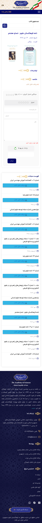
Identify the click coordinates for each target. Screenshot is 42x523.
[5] (28, 102)
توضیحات (33, 70)
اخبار (39, 479)
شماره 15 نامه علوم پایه (31, 195)
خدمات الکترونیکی (34, 495)
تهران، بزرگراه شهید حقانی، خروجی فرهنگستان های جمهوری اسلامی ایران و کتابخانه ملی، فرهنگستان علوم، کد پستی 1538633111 (20, 423)
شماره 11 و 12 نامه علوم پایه (29, 327)
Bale (34, 503)
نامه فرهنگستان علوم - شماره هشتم (27, 312)
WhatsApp (30, 503)
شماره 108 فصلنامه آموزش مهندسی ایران (24, 224)
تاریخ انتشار (33, 38)
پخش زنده (5, 12)
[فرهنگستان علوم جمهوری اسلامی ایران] (21, 5)
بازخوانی (15, 147)
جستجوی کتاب (34, 21)
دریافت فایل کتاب (19, 185)
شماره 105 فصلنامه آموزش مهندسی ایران (24, 354)
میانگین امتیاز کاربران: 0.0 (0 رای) (26, 94)
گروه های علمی (35, 487)
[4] (26, 102)
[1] (19, 102)
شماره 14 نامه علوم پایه (31, 256)
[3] (23, 102)
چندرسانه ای (36, 483)
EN (3, 5)
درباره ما (37, 475)
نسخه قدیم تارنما (22, 509)
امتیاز (32, 102)
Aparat (39, 503)
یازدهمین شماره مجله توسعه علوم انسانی (25, 298)
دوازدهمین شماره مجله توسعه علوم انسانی (24, 209)
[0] (7, 95)
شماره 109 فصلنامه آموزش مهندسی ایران (24, 180)
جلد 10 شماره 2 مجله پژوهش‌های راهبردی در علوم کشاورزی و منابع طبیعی (21, 286)
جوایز (38, 491)
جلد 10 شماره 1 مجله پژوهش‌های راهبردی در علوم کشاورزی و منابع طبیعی (21, 343)
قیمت (35, 42)
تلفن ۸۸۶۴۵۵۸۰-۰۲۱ (30, 431)
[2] (21, 102)
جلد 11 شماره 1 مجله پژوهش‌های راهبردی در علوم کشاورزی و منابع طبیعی (21, 240)
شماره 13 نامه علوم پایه (31, 271)
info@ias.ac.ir (32, 437)
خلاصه (34, 79)
